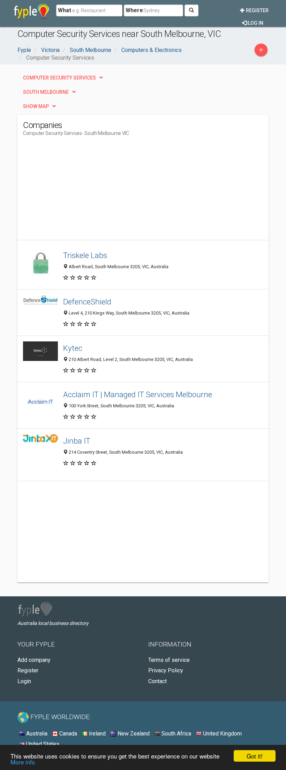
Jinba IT (76, 440)
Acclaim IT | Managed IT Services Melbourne (137, 394)
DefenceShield (87, 301)
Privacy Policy (165, 670)
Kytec (72, 348)
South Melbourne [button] (46, 92)
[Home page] (31, 10)
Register (257, 10)
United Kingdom (222, 733)
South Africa (175, 733)
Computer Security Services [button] (59, 78)
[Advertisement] (81, 191)
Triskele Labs (85, 255)
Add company (34, 660)
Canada (67, 733)
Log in (255, 23)
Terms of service (169, 660)
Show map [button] (36, 106)
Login (24, 681)
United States (42, 744)
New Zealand (133, 733)
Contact (157, 681)
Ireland (97, 733)
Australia (36, 733)
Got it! (255, 756)
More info (22, 761)
